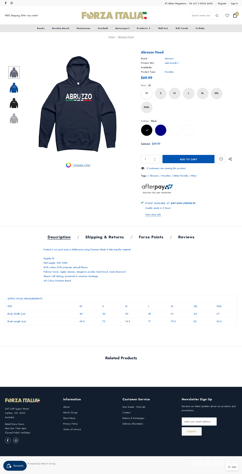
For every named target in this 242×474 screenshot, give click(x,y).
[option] (78, 103)
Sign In (234, 3)
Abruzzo (169, 58)
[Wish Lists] (221, 159)
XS (146, 93)
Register (222, 3)
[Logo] (114, 15)
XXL (217, 93)
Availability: (146, 67)
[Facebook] (7, 3)
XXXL (146, 107)
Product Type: (148, 72)
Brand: (144, 58)
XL (202, 93)
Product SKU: (148, 63)
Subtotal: (145, 144)
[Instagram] (13, 3)
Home (111, 37)
